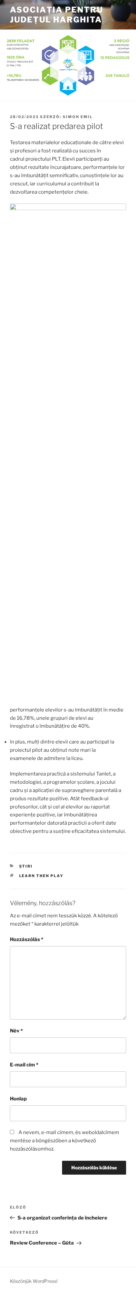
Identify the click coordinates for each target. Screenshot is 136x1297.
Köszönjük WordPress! (33, 1281)
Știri (26, 866)
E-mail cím (24, 1065)
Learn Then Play (41, 875)
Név (16, 1031)
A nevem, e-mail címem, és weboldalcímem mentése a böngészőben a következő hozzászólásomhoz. (64, 1140)
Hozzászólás (26, 939)
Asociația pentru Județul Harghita (56, 14)
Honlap (18, 1099)
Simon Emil (78, 116)
